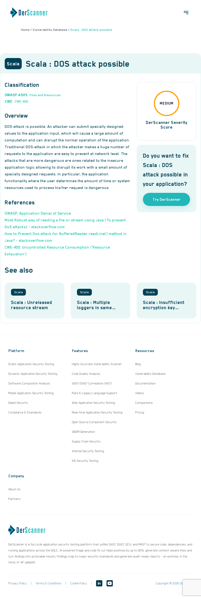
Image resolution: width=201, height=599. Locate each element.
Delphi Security (18, 403)
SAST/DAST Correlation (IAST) (92, 383)
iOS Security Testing (85, 461)
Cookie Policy (78, 583)
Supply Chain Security (86, 441)
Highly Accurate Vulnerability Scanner (97, 364)
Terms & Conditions (49, 583)
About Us (14, 489)
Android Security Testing (88, 451)
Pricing (139, 412)
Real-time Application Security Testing (97, 412)
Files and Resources (45, 95)
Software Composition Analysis (29, 383)
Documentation (145, 383)
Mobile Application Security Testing (31, 393)
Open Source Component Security (94, 422)
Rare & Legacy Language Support (94, 393)
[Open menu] (186, 12)
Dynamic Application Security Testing (32, 374)
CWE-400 (21, 101)
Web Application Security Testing (93, 403)
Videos (139, 393)
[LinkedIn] (99, 583)
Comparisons (144, 403)
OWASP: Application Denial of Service (38, 213)
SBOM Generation (83, 432)
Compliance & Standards (25, 412)
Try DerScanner (167, 199)
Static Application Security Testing (31, 364)
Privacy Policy (17, 583)
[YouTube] (110, 583)
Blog (138, 364)
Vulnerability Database (150, 374)
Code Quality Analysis (86, 374)
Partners (14, 499)
